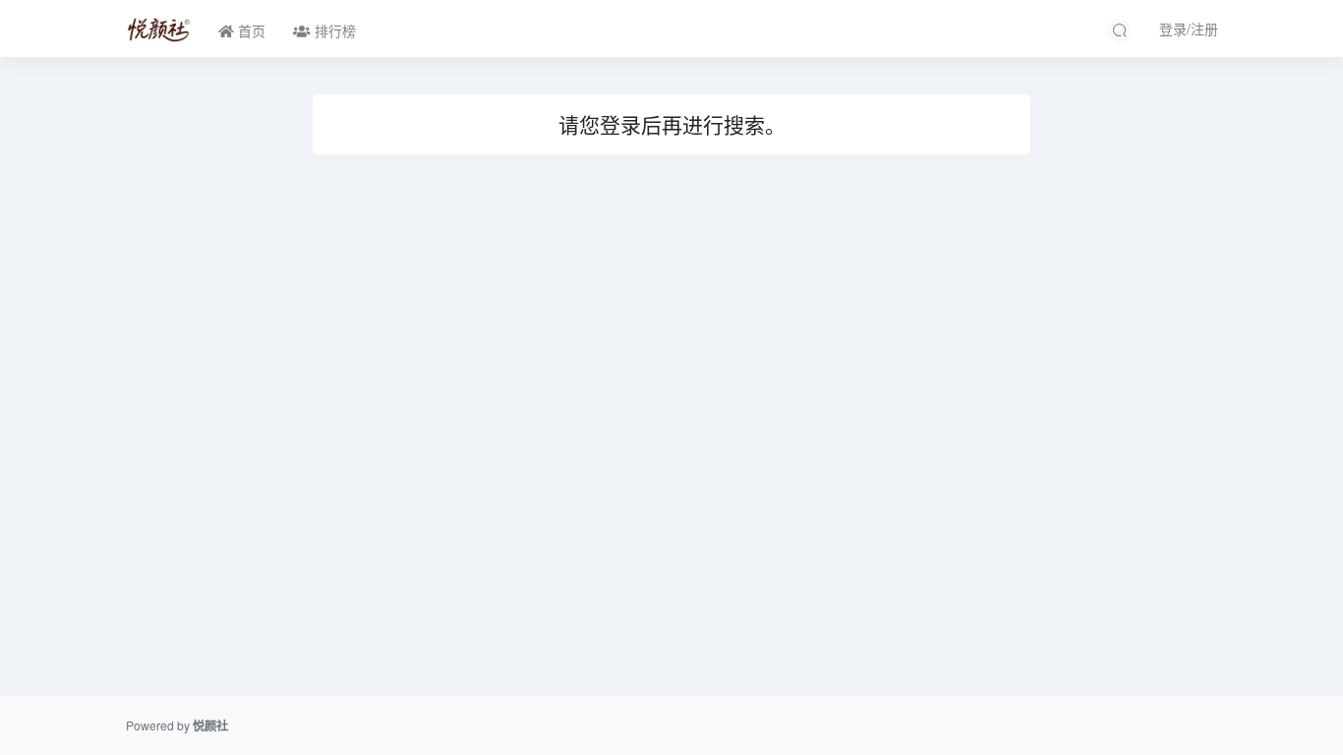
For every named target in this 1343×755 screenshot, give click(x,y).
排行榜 (333, 30)
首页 (249, 30)
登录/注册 (1188, 28)
